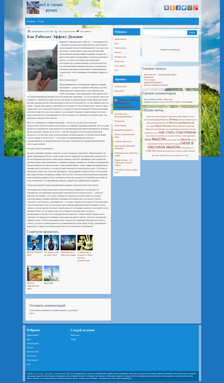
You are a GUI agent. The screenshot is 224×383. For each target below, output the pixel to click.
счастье (150, 150)
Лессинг (165, 123)
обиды (193, 140)
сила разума (185, 148)
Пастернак (150, 126)
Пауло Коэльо (163, 125)
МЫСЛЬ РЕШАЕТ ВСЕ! (34, 253)
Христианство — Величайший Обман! (160, 75)
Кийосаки (150, 123)
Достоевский (149, 120)
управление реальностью (166, 151)
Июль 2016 (119, 91)
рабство (171, 144)
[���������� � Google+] (195, 7)
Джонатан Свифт (175, 116)
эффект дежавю (188, 151)
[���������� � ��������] (166, 7)
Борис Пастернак (153, 116)
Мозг (60, 31)
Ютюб (73, 339)
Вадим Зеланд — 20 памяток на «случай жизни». (123, 162)
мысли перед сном (173, 140)
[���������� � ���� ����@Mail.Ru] (189, 7)
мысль (186, 139)
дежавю (177, 129)
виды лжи (165, 129)
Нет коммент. (86, 31)
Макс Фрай (48, 283)
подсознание (152, 144)
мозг (148, 139)
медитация (190, 136)
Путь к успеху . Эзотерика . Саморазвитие (127, 103)
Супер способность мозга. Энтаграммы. (176, 102)
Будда (162, 116)
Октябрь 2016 (120, 87)
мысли (158, 138)
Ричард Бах (120, 121)
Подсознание (69, 31)
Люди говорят (120, 39)
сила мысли (167, 146)
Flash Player (184, 155)
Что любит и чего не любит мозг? (51, 253)
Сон (116, 70)
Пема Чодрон (120, 126)
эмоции (179, 151)
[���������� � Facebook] (178, 7)
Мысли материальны (181, 122)
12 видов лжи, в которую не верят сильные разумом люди (85, 256)
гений (171, 129)
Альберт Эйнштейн (123, 141)
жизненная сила (186, 129)
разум (177, 144)
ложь (172, 136)
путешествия (163, 144)
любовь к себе (180, 136)
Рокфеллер (190, 126)
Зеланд (173, 119)
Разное (118, 52)
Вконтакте (75, 335)
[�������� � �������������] (172, 7)
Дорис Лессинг (188, 116)
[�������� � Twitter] (183, 7)
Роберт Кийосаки (178, 126)
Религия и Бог (120, 57)
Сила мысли (120, 66)
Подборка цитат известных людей (68, 253)
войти (31, 313)
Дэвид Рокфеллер (162, 120)
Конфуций (158, 123)
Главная (31, 21)
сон (191, 148)
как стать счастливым (177, 132)
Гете (167, 116)
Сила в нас (119, 61)
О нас (41, 21)
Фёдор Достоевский (153, 129)
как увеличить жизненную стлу (158, 136)
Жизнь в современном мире (33, 286)
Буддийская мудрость (124, 130)
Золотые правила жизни (187, 120)
